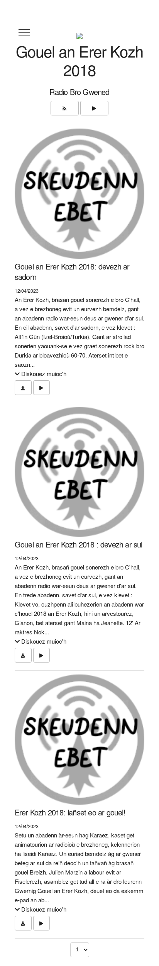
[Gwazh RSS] (65, 108)
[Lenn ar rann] (41, 387)
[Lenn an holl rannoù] (94, 108)
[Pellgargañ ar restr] (23, 387)
